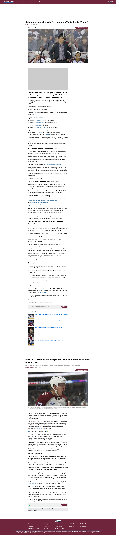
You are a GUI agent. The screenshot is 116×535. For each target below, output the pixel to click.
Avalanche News (35, 514)
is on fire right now (41, 292)
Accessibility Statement (33, 528)
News (16, 1)
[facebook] (108, 1)
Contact (57, 523)
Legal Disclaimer (84, 526)
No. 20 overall (39, 125)
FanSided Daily (84, 523)
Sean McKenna (31, 367)
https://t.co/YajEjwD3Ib (33, 438)
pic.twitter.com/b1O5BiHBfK (46, 438)
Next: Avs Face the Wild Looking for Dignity (38, 280)
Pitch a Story (31, 526)
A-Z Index (46, 528)
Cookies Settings (59, 528)
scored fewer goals (40, 117)
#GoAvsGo (53, 436)
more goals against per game (45, 118)
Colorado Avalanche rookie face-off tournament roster (42, 205)
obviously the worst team (39, 127)
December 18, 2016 (44, 246)
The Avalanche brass (33, 483)
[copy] (35, 27)
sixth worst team (40, 120)
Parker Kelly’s (38, 428)
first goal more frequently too (50, 130)
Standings (31, 1)
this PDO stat (39, 132)
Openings (46, 523)
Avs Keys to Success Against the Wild (52, 164)
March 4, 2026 (47, 439)
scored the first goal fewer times (54, 129)
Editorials (34, 348)
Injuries (40, 1)
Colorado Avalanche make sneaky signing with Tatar (42, 202)
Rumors (20, 1)
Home (29, 348)
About (29, 523)
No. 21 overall (39, 124)
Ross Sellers (30, 24)
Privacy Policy (47, 526)
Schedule (25, 1)
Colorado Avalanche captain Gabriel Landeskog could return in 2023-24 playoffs (48, 204)
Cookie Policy (71, 526)
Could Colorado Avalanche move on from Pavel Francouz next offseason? (47, 199)
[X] (106, 1)
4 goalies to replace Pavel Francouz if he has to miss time (43, 200)
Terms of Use (58, 526)
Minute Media (21, 531)
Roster (35, 1)
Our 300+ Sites (72, 523)
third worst (47, 134)
